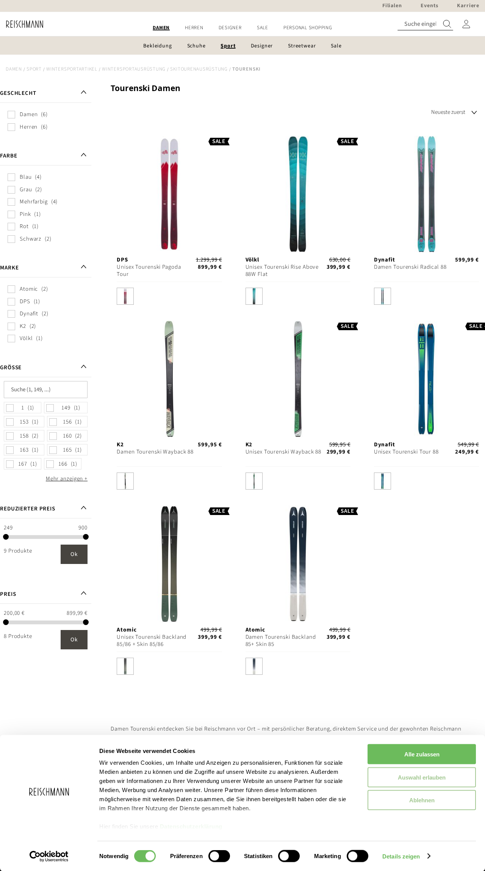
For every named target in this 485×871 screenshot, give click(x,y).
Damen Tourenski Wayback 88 (155, 452)
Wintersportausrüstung (134, 69)
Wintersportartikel (71, 69)
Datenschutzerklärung (191, 826)
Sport (34, 69)
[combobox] (425, 24)
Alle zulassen (422, 754)
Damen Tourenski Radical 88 (410, 267)
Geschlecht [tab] (18, 93)
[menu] (242, 27)
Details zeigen (401, 856)
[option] (125, 296)
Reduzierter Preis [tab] (27, 509)
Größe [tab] (11, 368)
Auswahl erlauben (422, 777)
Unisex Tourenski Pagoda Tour (149, 270)
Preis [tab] (8, 594)
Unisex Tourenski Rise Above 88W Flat (282, 270)
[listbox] (169, 298)
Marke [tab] (9, 268)
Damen (14, 69)
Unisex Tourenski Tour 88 (406, 452)
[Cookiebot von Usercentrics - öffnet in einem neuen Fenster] (49, 856)
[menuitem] (161, 27)
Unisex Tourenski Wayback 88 (284, 452)
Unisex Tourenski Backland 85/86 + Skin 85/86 (151, 640)
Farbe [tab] (8, 156)
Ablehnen (422, 800)
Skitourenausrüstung (198, 69)
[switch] (219, 857)
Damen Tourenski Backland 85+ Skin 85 (281, 640)
